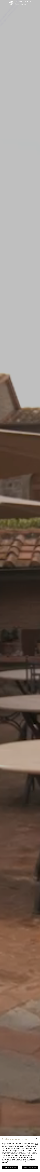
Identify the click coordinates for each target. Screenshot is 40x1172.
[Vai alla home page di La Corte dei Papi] (20, 3)
